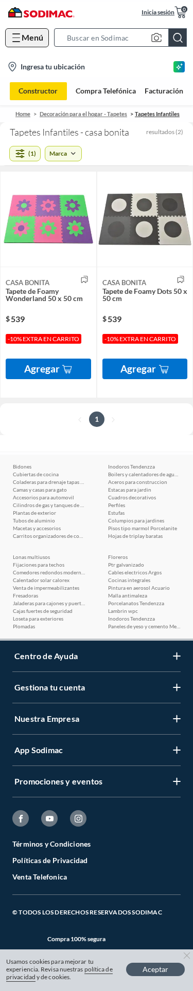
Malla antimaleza (127, 595)
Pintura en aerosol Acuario (139, 588)
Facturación (164, 91)
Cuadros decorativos (132, 497)
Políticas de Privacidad (50, 860)
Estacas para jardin (129, 490)
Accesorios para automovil (43, 497)
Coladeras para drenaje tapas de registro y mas (49, 482)
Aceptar (155, 969)
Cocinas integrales (129, 580)
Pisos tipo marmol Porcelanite (142, 528)
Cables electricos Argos (135, 572)
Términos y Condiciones (51, 843)
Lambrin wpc (123, 611)
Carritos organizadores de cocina (49, 536)
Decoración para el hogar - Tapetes (83, 113)
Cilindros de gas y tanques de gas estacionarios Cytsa (49, 505)
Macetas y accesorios (37, 528)
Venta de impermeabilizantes (46, 588)
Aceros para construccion (137, 482)
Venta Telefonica (39, 876)
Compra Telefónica (106, 91)
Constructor (38, 90)
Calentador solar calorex (41, 580)
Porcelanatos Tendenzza (136, 603)
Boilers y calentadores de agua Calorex (144, 474)
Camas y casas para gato (40, 490)
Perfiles (116, 505)
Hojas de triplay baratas (135, 536)
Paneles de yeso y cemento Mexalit (144, 626)
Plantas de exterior (34, 513)
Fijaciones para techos (38, 565)
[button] (123, 37)
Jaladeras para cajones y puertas (49, 603)
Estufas (116, 513)
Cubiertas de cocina (36, 474)
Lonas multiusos (31, 557)
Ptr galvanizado (126, 565)
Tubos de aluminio (34, 520)
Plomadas (24, 626)
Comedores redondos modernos (49, 572)
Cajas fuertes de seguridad (43, 611)
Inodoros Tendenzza (131, 466)
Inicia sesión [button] (158, 12)
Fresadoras (25, 595)
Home (22, 113)
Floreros (118, 557)
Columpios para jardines (136, 520)
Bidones (22, 466)
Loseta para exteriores (38, 618)
